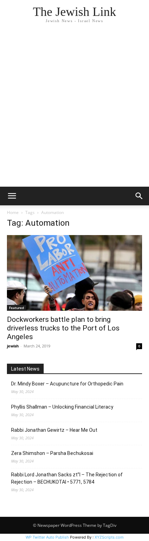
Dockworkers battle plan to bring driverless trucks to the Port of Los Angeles (63, 328)
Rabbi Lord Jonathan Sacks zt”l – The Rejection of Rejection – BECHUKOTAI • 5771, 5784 (67, 478)
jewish (13, 345)
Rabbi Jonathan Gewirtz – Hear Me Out (54, 430)
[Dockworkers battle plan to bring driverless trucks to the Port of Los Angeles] (74, 273)
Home (13, 212)
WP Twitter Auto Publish (47, 537)
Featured (16, 307)
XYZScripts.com (109, 537)
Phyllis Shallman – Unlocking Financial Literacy (62, 407)
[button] (12, 196)
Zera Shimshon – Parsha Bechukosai (52, 453)
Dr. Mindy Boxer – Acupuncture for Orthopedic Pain (67, 383)
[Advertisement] (74, 109)
